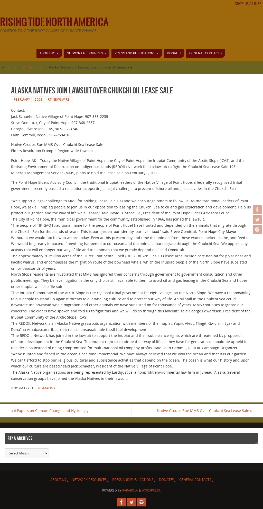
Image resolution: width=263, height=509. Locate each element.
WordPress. (151, 490)
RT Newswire (32, 67)
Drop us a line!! (248, 4)
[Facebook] (257, 209)
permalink (46, 388)
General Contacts (195, 480)
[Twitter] (257, 219)
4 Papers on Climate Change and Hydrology (49, 410)
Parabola (130, 490)
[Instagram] (257, 229)
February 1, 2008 (28, 99)
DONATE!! (166, 480)
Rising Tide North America (54, 22)
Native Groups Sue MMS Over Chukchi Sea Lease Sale (204, 410)
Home (11, 67)
